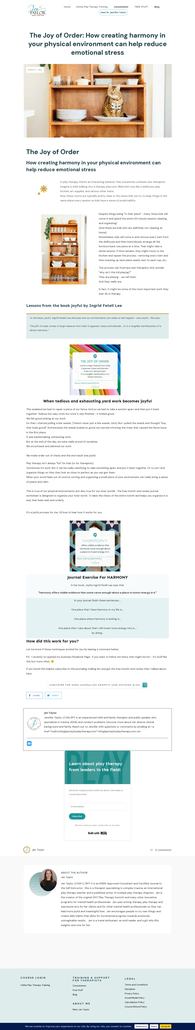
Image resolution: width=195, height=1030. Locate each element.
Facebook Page (80, 657)
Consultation (79, 985)
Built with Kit (97, 833)
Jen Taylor (67, 877)
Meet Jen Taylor (81, 1009)
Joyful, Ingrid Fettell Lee (57, 318)
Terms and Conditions (136, 984)
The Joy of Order (54, 152)
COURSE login (33, 977)
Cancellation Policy (134, 1002)
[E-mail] (29, 744)
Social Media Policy (134, 997)
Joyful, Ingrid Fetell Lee (98, 585)
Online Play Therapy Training (35, 985)
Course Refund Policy (136, 1006)
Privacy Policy (132, 993)
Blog (75, 994)
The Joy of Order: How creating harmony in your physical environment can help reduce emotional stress (97, 44)
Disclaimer (130, 989)
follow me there (118, 657)
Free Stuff (78, 990)
